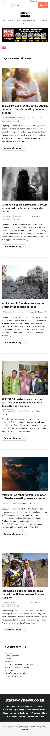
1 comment (42, 312)
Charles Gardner (9, 603)
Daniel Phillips (36, 217)
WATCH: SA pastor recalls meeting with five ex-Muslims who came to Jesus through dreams (22, 402)
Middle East (7, 216)
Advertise (9, 662)
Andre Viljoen (36, 411)
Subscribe (9, 653)
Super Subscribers (12, 656)
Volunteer (9, 670)
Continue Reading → (13, 148)
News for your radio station (16, 673)
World (20, 118)
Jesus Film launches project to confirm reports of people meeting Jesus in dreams (25, 109)
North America (9, 118)
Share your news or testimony (17, 667)
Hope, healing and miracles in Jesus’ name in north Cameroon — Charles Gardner (23, 594)
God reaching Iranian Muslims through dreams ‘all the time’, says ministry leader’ (24, 208)
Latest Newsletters (13, 676)
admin (41, 118)
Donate (8, 659)
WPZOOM (25, 730)
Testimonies (8, 411)
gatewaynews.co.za (25, 699)
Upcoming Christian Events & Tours (19, 664)
